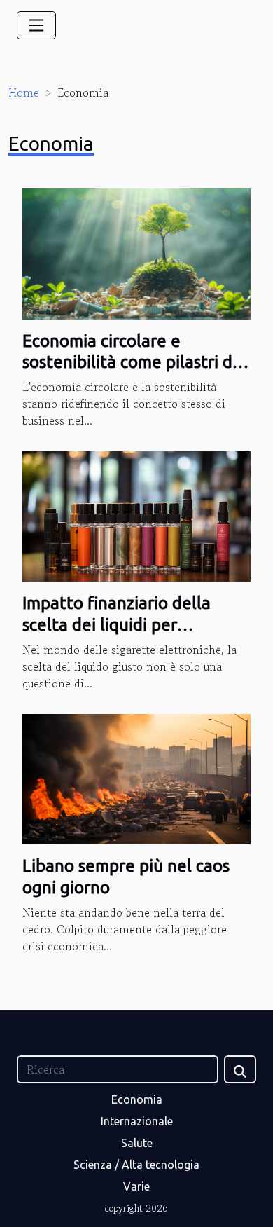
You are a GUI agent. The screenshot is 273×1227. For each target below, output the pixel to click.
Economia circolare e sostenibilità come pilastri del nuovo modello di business (134, 362)
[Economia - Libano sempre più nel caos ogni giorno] (136, 777)
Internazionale (137, 1121)
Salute (137, 1143)
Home (23, 92)
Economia (136, 1099)
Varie (136, 1186)
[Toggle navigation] (36, 25)
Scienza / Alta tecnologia (137, 1164)
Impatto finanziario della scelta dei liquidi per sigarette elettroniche (116, 624)
